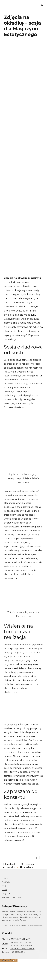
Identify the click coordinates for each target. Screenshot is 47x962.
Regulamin (7, 893)
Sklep (4, 889)
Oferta (5, 878)
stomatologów (23, 836)
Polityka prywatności (11, 897)
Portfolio (6, 882)
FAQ (4, 886)
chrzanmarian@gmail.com (22, 948)
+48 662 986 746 (17, 952)
